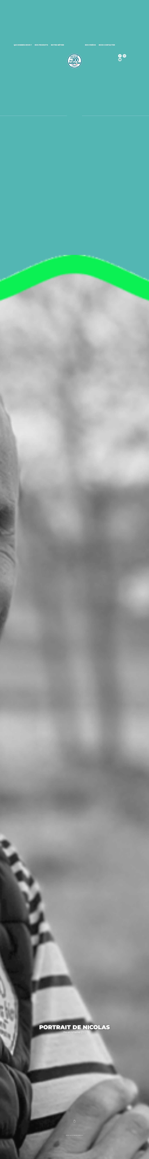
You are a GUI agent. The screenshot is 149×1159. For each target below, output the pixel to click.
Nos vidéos (90, 45)
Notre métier (57, 45)
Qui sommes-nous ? (23, 45)
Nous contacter (107, 45)
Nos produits (41, 45)
